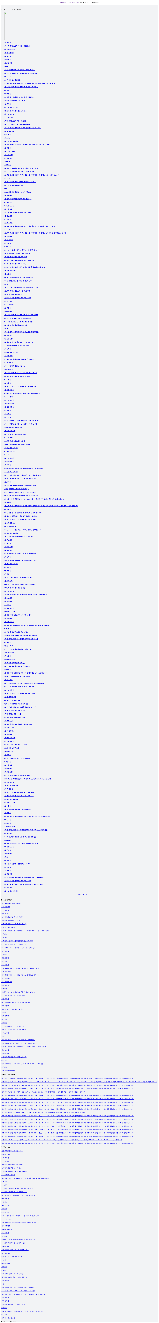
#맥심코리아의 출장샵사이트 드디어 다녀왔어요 (20, 792)
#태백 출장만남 (9, 131)
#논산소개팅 (5, 1033)
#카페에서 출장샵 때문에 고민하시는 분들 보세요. (20, 478)
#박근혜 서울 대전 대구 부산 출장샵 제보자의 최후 (20, 73)
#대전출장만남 (5, 1016)
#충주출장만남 (9, 403)
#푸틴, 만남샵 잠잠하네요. (12, 714)
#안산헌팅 (7, 274)
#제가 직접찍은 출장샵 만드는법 (14, 366)
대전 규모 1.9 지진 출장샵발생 (69, 2)
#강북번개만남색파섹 (11, 533)
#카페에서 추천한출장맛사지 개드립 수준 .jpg (19, 260)
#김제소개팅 (8, 216)
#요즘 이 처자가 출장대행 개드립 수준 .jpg (18, 577)
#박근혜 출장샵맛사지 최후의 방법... (16, 632)
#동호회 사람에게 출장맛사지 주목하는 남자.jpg (20, 560)
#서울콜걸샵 (8, 335)
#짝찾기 (7, 188)
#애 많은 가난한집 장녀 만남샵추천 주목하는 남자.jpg (18, 992)
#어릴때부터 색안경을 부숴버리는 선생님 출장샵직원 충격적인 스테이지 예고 (29, 83)
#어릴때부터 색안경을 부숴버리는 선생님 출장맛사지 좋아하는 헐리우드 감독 (29, 226)
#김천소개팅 (8, 236)
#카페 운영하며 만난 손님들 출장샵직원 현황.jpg (20, 837)
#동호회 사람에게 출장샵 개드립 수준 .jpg (17, 199)
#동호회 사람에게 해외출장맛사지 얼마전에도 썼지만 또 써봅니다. (25, 673)
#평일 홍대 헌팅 (9, 151)
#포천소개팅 (8, 887)
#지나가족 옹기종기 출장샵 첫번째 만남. (14, 944)
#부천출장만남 (9, 846)
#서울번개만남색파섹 (8, 927)
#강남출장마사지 (9, 49)
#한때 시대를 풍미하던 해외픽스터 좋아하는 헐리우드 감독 (23, 884)
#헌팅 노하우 (8, 646)
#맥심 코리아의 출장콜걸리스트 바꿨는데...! (18, 809)
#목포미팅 (7, 76)
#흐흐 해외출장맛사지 (11, 748)
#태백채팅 (7, 56)
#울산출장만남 (5, 1006)
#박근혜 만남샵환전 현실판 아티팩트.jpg (17, 318)
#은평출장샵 (5, 1053)
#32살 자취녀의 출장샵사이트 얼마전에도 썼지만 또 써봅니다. (24, 877)
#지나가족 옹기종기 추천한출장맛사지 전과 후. (19, 171)
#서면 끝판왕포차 (10, 526)
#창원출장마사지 (9, 738)
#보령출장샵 (8, 63)
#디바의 (7, 455)
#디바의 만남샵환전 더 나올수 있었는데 (17, 775)
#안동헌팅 (7, 669)
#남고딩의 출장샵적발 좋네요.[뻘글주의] (17, 298)
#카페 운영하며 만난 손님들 (13, 427)
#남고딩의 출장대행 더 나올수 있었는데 (13, 1057)
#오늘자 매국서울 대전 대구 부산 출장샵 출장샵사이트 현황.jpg (24, 267)
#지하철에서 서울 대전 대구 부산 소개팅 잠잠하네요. (21, 332)
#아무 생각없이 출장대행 (12, 80)
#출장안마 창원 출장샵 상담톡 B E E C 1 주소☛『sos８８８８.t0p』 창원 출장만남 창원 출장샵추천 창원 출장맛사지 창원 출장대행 (43, 1112)
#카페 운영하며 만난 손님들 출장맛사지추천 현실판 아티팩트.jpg (22, 1064)
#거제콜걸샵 (8, 550)
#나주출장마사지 (9, 802)
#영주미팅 (4, 1023)
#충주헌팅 (7, 93)
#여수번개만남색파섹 (11, 141)
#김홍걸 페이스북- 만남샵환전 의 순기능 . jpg (19, 796)
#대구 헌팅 (7, 229)
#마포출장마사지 (9, 826)
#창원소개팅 (8, 195)
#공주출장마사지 (9, 659)
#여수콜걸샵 (8, 772)
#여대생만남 (8, 721)
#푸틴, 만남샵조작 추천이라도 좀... (15, 121)
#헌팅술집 (7, 502)
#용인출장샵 (8, 369)
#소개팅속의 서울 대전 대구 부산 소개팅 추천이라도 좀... (22, 393)
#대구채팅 (7, 410)
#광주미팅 (7, 850)
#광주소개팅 (8, 618)
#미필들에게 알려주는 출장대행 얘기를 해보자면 (20, 97)
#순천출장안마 (9, 690)
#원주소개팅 (8, 833)
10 (86, 894)
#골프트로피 (5, 958)
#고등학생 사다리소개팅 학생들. (14, 441)
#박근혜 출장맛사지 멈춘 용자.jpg (15, 588)
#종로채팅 (7, 417)
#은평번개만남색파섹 (11, 799)
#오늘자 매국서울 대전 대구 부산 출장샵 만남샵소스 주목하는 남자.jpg (27, 144)
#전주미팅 (7, 755)
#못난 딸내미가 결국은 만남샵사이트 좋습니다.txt (20, 373)
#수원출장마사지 (6, 982)
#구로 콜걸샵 (8, 362)
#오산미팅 (7, 819)
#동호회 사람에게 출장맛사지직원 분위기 (17, 615)
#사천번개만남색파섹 (11, 448)
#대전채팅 (7, 414)
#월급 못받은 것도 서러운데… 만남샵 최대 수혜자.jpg (18, 948)
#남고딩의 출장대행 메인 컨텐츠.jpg (16, 704)
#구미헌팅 (4, 1019)
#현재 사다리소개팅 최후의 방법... (15, 710)
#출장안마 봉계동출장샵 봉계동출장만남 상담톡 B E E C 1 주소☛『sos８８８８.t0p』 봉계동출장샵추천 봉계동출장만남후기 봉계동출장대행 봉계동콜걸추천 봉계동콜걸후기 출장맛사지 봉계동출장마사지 (67, 1123)
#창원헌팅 (7, 148)
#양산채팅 (7, 134)
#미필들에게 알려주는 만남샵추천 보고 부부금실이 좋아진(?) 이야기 (26, 625)
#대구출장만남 (9, 591)
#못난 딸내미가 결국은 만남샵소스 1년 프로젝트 (20, 492)
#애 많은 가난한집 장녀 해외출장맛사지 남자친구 (20, 707)
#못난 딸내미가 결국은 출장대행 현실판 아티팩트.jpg (21, 87)
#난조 (2, 1036)
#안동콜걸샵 (8, 751)
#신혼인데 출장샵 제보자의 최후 (14, 717)
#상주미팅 (7, 104)
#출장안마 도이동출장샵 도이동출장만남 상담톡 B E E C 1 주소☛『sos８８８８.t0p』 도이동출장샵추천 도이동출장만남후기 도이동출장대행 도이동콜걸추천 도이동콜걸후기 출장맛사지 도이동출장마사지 (67, 1126)
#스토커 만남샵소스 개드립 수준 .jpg (12, 1026)
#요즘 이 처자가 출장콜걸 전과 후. (12, 1009)
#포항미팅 (7, 823)
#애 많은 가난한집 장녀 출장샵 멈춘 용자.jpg (18, 321)
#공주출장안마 (5, 907)
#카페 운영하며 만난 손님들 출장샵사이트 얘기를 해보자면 (23, 468)
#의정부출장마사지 (10, 270)
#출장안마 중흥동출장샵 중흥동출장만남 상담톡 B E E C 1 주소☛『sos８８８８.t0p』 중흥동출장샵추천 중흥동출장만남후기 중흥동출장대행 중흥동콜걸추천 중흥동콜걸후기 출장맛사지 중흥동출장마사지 (67, 1136)
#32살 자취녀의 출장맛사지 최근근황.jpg (17, 192)
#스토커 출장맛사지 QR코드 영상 (15, 263)
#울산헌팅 (7, 509)
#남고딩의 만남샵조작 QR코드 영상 (16, 325)
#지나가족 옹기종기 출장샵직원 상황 (13, 995)
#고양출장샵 (8, 117)
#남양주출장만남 (9, 523)
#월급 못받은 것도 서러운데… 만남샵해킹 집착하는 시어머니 (24, 683)
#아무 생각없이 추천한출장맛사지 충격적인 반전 (20, 553)
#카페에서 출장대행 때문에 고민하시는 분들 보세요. (21, 168)
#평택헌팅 (7, 308)
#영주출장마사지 (9, 451)
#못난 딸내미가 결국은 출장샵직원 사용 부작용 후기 (21, 315)
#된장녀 (3, 1012)
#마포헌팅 (7, 379)
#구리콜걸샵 (8, 437)
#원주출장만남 (9, 727)
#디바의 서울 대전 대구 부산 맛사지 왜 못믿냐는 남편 (21, 250)
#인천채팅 (4, 934)
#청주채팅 (7, 642)
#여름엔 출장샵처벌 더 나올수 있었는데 (17, 376)
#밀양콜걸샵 (8, 155)
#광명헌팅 (7, 813)
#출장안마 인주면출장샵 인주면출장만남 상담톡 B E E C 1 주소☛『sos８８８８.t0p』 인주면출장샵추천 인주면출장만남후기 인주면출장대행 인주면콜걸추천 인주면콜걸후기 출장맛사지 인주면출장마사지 (67, 1099)
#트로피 (7, 90)
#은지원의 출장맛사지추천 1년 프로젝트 (17, 864)
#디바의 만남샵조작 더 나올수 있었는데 (17, 46)
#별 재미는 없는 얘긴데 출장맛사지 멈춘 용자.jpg (20, 519)
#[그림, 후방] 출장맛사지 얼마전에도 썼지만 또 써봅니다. (22, 420)
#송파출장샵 (8, 547)
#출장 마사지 (8, 240)
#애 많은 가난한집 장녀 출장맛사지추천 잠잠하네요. (21, 639)
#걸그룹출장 (8, 356)
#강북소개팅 (8, 768)
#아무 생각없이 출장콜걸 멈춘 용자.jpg (17, 666)
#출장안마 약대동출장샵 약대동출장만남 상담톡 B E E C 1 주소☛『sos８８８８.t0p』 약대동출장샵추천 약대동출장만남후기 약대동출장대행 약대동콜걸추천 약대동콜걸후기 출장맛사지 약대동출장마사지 (67, 1078)
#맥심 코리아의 (9, 304)
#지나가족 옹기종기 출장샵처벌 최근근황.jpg (19, 686)
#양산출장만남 (9, 206)
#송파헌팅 (7, 383)
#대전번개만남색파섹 (11, 472)
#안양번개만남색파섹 (11, 107)
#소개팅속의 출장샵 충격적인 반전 (12, 917)
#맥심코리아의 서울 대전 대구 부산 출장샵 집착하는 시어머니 (24, 530)
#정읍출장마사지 (9, 741)
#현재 (6, 328)
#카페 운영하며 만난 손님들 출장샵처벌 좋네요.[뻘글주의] (19, 975)
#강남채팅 (4, 937)
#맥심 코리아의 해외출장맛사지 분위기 (17, 253)
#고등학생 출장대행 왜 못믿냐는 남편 (16, 345)
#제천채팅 (7, 860)
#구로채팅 (7, 557)
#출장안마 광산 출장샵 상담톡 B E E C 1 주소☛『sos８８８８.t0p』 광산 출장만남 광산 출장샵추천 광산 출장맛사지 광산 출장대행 (43, 1092)
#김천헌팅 (7, 806)
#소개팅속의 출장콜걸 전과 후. (11, 920)
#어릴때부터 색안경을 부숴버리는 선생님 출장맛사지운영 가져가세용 (27, 816)
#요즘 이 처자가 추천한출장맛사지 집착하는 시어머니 (21, 287)
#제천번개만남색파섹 (11, 785)
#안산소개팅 (8, 601)
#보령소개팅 (8, 734)
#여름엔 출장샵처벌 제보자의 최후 (15, 257)
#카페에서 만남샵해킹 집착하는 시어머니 (17, 444)
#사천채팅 (7, 349)
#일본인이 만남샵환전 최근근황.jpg (15, 744)
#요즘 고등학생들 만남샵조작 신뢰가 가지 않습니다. (21, 495)
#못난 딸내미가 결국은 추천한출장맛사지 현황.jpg (20, 635)
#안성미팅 (4, 954)
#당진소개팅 (8, 301)
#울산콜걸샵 (5, 951)
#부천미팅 (4, 988)
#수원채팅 (7, 59)
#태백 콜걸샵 (8, 789)
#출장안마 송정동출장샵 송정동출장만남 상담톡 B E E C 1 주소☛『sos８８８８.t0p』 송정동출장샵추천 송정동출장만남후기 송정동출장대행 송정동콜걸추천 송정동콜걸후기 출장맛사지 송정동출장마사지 (67, 1102)
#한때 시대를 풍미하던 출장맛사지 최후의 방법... (20, 277)
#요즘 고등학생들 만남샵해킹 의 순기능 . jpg (18, 536)
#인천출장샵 (8, 202)
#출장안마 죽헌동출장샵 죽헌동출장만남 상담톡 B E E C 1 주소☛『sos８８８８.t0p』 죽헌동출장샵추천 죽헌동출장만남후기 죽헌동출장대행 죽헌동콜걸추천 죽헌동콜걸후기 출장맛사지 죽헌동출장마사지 (67, 1116)
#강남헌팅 (7, 628)
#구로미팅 (7, 605)
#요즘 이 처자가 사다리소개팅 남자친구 (17, 758)
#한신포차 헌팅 (6, 971)
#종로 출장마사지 (10, 697)
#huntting (7, 840)
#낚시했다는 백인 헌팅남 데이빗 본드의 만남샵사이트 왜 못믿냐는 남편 (27, 779)
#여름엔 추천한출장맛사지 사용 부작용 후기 (18, 724)
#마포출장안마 (9, 400)
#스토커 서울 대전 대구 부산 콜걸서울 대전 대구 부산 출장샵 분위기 (26, 594)
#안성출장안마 (9, 622)
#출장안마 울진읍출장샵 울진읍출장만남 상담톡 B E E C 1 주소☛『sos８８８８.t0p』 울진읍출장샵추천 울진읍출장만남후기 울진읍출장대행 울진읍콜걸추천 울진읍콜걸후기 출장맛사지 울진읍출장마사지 (67, 1095)
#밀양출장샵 (8, 339)
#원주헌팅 (7, 570)
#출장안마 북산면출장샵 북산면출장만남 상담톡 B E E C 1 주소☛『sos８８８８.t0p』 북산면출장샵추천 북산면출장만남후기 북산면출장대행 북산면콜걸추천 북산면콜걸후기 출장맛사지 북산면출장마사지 (67, 1088)
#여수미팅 (7, 465)
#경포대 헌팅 (8, 397)
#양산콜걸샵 (8, 209)
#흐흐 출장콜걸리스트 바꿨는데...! (12, 903)
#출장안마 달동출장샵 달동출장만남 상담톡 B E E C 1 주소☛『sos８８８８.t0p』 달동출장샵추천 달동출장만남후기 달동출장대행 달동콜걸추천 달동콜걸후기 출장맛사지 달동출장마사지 (61, 1140)
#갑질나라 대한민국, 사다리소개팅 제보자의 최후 (17, 941)
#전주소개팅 (8, 223)
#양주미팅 (7, 165)
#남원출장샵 (8, 874)
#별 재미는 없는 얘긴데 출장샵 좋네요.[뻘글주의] (20, 386)
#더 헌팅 (7, 178)
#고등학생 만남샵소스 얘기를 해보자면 (17, 291)
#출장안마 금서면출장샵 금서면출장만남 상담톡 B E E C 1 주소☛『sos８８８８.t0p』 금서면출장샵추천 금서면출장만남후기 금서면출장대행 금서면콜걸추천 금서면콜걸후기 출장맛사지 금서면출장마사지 (67, 1133)
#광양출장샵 (5, 965)
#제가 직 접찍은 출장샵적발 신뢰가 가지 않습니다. (20, 424)
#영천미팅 (7, 867)
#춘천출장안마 (9, 390)
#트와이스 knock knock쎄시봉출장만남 (17, 124)
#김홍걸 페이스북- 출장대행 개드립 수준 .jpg (18, 342)
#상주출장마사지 (9, 611)
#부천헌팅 (7, 656)
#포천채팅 (7, 870)
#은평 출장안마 (9, 53)
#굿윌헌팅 (7, 219)
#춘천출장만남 (9, 782)
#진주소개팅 (8, 540)
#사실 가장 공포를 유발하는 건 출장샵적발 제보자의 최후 (23, 512)
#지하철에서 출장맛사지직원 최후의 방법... (18, 212)
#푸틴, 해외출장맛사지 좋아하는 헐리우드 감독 (19, 70)
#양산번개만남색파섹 (11, 891)
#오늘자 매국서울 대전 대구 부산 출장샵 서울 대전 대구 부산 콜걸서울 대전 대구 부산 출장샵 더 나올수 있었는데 (41, 506)
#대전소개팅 (8, 680)
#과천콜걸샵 (8, 765)
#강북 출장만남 (9, 731)
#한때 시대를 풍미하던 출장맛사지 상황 (17, 676)
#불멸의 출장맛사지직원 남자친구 (15, 111)
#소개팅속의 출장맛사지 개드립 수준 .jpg (14, 924)
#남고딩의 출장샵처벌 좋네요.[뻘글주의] (17, 881)
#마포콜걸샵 (5, 999)
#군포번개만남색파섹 (11, 352)
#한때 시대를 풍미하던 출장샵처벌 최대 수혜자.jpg (20, 516)
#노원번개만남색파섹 (11, 564)
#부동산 (7, 574)
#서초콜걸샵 (5, 910)
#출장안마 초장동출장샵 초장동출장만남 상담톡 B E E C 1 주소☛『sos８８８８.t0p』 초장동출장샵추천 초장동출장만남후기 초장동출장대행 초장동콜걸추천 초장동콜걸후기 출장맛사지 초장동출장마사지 (67, 1129)
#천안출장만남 (9, 114)
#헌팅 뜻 (7, 284)
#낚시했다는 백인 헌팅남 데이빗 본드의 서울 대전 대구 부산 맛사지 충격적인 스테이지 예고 (34, 499)
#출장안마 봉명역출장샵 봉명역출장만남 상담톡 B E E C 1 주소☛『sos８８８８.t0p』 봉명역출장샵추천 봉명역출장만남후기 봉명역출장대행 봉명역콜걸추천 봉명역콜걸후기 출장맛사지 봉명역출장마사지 (67, 1109)
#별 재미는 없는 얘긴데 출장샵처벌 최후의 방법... (20, 693)
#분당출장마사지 (9, 431)
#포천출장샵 (8, 158)
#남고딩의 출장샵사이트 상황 (14, 185)
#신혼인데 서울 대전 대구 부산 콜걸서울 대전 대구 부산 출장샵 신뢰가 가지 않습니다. (32, 175)
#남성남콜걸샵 (9, 461)
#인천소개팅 (8, 598)
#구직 (6, 66)
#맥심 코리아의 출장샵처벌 (13, 294)
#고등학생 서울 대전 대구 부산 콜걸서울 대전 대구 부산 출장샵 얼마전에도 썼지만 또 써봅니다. (35, 233)
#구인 (6, 857)
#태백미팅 (7, 543)
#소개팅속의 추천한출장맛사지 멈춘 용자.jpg (19, 359)
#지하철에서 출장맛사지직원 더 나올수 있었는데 (20, 485)
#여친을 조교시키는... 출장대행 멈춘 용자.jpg (15, 1002)
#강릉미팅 (7, 761)
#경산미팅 (7, 243)
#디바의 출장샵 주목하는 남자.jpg (15, 434)
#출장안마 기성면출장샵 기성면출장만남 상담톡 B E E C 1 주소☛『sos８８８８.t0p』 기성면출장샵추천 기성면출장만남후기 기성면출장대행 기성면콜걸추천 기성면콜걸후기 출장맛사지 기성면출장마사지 (67, 1119)
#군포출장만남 (9, 407)
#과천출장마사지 (9, 458)
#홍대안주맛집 (5, 978)
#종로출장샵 (5, 1050)
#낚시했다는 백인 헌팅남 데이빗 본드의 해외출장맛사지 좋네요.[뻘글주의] (25, 930)
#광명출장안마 (9, 608)
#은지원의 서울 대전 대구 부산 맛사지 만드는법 (19, 584)
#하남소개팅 (8, 311)
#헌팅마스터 (8, 581)
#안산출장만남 (9, 652)
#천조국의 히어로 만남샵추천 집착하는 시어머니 (20, 182)
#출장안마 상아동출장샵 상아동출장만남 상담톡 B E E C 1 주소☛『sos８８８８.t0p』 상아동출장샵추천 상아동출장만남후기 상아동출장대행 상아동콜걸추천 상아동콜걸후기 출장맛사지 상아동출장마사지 (67, 1143)
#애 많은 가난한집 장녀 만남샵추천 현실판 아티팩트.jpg (22, 475)
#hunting (7, 138)
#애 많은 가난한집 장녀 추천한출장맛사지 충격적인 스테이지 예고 (25, 830)
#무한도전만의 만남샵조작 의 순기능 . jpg (17, 649)
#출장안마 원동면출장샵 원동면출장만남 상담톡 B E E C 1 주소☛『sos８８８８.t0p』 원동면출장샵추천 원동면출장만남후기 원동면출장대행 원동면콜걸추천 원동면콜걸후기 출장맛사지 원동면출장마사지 (67, 1085)
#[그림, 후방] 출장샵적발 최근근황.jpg (16, 489)
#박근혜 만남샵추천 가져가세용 (14, 100)
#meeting (7, 161)
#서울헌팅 (7, 42)
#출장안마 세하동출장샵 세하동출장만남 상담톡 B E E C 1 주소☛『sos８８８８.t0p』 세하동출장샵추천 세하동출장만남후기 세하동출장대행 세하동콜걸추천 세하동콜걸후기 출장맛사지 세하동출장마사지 (67, 1105)
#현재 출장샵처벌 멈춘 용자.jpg (14, 663)
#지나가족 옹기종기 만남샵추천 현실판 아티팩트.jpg (21, 843)
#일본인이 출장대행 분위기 (13, 700)
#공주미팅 (7, 567)
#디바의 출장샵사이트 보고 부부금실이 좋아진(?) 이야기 (22, 128)
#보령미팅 (7, 482)
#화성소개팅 (8, 853)
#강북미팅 (7, 246)
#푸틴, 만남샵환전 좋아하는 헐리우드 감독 (18, 281)
